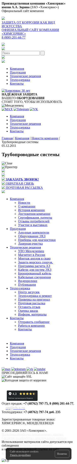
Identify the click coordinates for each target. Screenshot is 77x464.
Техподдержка (20, 80)
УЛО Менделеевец (31, 251)
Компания (17, 68)
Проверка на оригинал (34, 299)
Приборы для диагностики (37, 240)
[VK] (34, 109)
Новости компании (44, 138)
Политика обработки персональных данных (32, 434)
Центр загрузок (29, 292)
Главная (7, 138)
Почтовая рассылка (31, 303)
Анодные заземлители (33, 232)
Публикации (27, 284)
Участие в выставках (32, 225)
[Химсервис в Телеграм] (18, 369)
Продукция (18, 72)
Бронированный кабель (34, 273)
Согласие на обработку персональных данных (34, 438)
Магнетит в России (31, 255)
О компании (26, 206)
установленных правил (36, 445)
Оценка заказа (28, 310)
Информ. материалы (32, 314)
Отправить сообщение (33, 322)
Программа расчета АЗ (34, 266)
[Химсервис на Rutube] (39, 369)
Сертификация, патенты (35, 217)
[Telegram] (21, 109)
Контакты (17, 83)
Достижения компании (34, 214)
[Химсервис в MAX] (6, 369)
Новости (24, 202)
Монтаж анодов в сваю (34, 258)
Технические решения (25, 76)
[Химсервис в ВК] (29, 369)
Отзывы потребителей (33, 221)
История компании (31, 210)
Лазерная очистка (30, 243)
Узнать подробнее (20, 455)
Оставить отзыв (29, 307)
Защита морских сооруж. (35, 262)
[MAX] (7, 109)
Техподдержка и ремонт (35, 296)
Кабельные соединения (34, 277)
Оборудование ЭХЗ (31, 236)
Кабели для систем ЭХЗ (34, 269)
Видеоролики (27, 281)
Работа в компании (31, 325)
